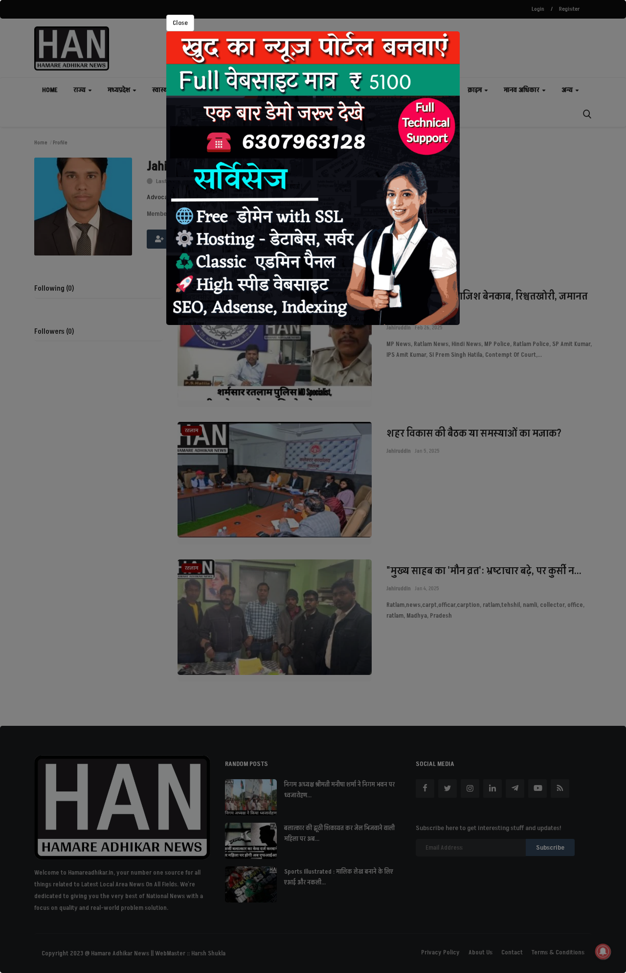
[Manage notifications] (603, 951)
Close (180, 22)
